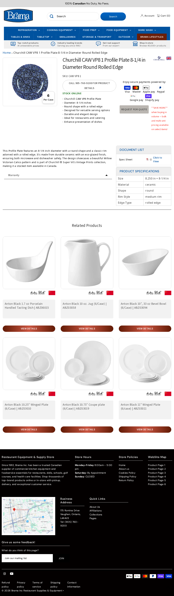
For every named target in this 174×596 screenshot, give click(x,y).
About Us (95, 506)
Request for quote (134, 109)
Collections (96, 514)
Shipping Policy (127, 476)
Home (7, 53)
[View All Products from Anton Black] (38, 294)
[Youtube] (11, 573)
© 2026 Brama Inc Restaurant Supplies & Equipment (32, 590)
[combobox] (73, 16)
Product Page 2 (157, 468)
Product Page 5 (157, 480)
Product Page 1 (156, 465)
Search (113, 16)
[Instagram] (4, 573)
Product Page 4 (157, 476)
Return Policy (126, 480)
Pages (93, 518)
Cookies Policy (127, 472)
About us (124, 468)
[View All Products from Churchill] (159, 59)
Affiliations (96, 510)
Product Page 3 (157, 472)
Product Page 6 (157, 484)
